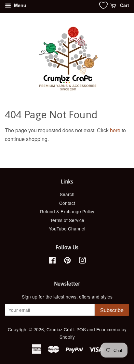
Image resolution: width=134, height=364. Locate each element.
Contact (67, 203)
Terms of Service (67, 220)
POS (81, 329)
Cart (124, 5)
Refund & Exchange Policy (67, 211)
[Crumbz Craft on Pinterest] (67, 261)
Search (67, 194)
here (115, 130)
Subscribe (112, 310)
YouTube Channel (67, 228)
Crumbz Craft (60, 329)
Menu (19, 5)
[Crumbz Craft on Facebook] (52, 261)
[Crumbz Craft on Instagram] (82, 261)
